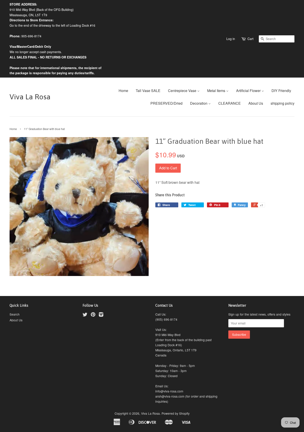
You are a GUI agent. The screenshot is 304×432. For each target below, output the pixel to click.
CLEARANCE (229, 103)
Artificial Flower (248, 90)
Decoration (199, 103)
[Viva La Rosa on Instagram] (101, 315)
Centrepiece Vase (182, 90)
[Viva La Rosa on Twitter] (85, 315)
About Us (255, 103)
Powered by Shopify (176, 413)
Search (15, 314)
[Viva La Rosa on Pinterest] (93, 315)
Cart (250, 38)
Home (123, 90)
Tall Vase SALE (148, 90)
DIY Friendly (281, 90)
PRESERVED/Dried (166, 103)
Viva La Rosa (30, 97)
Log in (230, 38)
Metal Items (216, 90)
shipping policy (282, 103)
